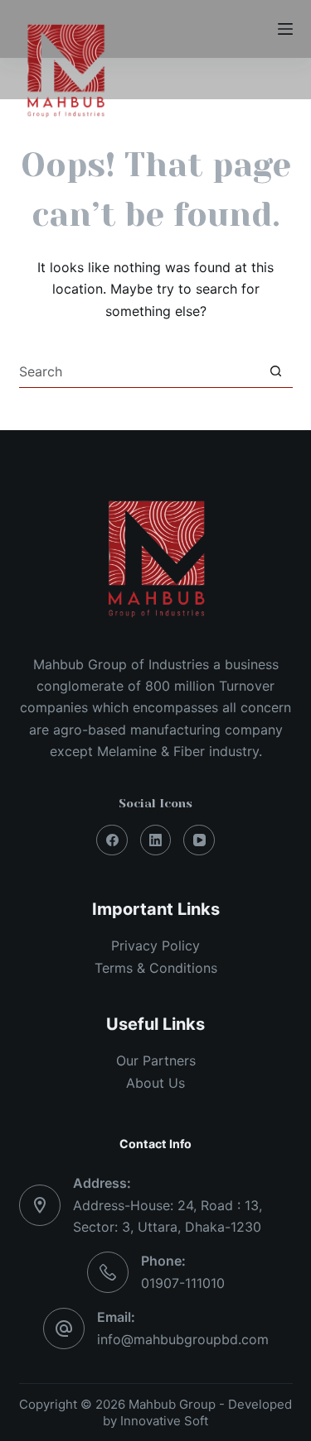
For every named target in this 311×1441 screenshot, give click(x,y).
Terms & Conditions (156, 968)
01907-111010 (183, 1283)
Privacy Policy (155, 945)
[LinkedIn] (156, 840)
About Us (155, 1083)
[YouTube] (199, 840)
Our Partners (156, 1060)
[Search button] (276, 371)
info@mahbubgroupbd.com (183, 1339)
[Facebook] (112, 840)
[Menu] (285, 29)
